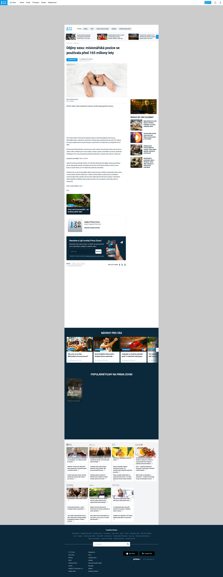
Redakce (90, 568)
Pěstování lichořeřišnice (143, 536)
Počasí (127, 533)
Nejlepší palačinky (119, 538)
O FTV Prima (71, 552)
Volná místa (71, 555)
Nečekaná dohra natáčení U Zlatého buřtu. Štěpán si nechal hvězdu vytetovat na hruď (99, 476)
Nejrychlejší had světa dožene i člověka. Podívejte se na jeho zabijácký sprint (150, 123)
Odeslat (98, 251)
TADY (80, 186)
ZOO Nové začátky (146, 533)
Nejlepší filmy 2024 (86, 533)
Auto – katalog (77, 536)
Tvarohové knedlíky (106, 538)
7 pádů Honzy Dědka (89, 536)
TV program (106, 533)
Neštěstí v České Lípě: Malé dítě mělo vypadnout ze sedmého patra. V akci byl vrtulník (77, 468)
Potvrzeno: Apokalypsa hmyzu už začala (122, 459)
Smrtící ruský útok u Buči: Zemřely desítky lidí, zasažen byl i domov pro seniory (76, 476)
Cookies (70, 565)
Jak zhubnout (75, 533)
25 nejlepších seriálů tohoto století (77, 498)
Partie (121, 533)
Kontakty (90, 560)
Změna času (115, 533)
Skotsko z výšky (72, 395)
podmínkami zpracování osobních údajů (94, 256)
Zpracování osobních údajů (95, 563)
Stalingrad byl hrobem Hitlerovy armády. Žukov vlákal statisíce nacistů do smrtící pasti (150, 149)
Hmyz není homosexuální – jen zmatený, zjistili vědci (78, 211)
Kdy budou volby (134, 533)
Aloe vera (131, 536)
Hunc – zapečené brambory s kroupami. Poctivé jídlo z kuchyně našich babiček (145, 468)
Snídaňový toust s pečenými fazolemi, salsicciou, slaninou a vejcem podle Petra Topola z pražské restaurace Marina (144, 460)
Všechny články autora (92, 227)
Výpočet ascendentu (94, 538)
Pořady (28, 2)
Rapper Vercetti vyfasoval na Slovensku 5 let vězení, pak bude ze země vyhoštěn (100, 509)
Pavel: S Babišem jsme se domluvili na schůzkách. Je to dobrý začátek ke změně (77, 459)
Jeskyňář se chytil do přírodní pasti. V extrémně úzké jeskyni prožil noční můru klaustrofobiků (132, 355)
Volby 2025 (100, 536)
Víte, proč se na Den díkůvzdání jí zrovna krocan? (78, 355)
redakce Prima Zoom (84, 61)
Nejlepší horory (97, 533)
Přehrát (71, 392)
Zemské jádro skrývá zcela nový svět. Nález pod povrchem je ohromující (150, 136)
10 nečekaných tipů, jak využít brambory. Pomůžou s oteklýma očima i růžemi (121, 509)
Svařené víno (108, 536)
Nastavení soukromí (93, 571)
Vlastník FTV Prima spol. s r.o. (75, 568)
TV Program (35, 2)
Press (89, 555)
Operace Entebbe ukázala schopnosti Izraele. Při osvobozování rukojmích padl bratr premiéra (122, 469)
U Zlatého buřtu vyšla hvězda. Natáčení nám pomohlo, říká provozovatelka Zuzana (98, 468)
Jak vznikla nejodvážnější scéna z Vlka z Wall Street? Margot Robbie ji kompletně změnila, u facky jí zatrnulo (76, 518)
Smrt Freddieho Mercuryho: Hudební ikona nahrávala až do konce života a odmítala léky (105, 355)
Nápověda (90, 565)
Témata (22, 2)
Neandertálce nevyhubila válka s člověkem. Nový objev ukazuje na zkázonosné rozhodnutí (149, 162)
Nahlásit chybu (72, 571)
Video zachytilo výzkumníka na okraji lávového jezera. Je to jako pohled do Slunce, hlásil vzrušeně (122, 476)
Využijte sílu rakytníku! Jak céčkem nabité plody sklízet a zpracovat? (122, 516)
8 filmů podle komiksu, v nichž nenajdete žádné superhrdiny (75, 508)
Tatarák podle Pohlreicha (120, 536)
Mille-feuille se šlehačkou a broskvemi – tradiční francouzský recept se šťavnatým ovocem (145, 476)
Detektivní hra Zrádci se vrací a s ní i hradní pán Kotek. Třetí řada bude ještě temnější (99, 459)
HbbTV (70, 560)
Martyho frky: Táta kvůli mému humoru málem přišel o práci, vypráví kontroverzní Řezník (98, 500)
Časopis (43, 2)
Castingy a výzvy (92, 557)
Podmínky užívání (72, 563)
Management (91, 552)
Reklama (70, 557)
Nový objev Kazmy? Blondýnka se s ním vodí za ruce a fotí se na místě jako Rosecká (99, 517)
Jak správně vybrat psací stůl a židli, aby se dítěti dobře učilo (121, 499)
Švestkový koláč (130, 538)
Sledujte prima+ (52, 2)
